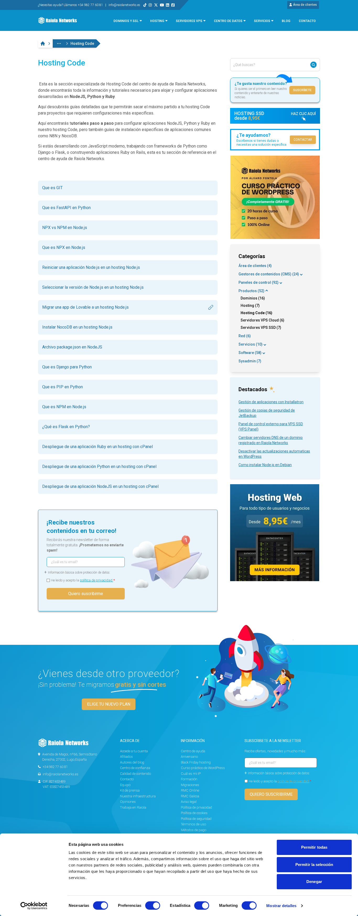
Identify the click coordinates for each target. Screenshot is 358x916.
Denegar (314, 881)
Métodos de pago (193, 830)
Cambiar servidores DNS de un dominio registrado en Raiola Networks (270, 440)
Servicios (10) (250, 344)
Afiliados (126, 757)
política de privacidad (96, 580)
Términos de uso (193, 824)
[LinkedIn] (167, 5)
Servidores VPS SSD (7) (261, 327)
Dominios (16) (253, 298)
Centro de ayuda (193, 751)
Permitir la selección (314, 864)
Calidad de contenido (135, 774)
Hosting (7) (250, 305)
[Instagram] (150, 5)
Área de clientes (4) (255, 266)
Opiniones (128, 802)
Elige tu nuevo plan (108, 704)
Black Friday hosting (196, 762)
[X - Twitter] (156, 5)
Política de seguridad (196, 819)
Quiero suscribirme (85, 593)
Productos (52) (251, 291)
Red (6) (244, 336)
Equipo (125, 785)
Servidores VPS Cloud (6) (262, 320)
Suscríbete (302, 90)
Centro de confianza (135, 768)
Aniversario (189, 757)
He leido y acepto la (83, 580)
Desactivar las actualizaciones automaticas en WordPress (274, 454)
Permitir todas (314, 847)
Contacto (127, 779)
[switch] (152, 905)
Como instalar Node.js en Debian (265, 465)
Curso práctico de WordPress (203, 768)
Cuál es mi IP (191, 774)
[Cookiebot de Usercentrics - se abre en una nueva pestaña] (34, 906)
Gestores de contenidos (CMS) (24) (268, 274)
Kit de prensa (130, 790)
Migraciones (190, 785)
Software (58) (250, 353)
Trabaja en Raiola (133, 807)
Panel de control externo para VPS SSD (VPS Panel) (270, 426)
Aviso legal (189, 802)
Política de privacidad (196, 807)
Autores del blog (132, 762)
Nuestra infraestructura (138, 796)
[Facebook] (173, 5)
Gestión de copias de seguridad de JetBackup (266, 413)
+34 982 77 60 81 (55, 767)
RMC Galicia (190, 796)
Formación (189, 779)
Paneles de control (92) (258, 282)
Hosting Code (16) (256, 313)
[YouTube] (162, 5)
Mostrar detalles (281, 905)
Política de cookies (194, 813)
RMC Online (190, 790)
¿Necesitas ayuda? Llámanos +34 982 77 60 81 (71, 5)
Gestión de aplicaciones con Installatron (270, 402)
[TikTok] (145, 5)
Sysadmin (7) (249, 361)
